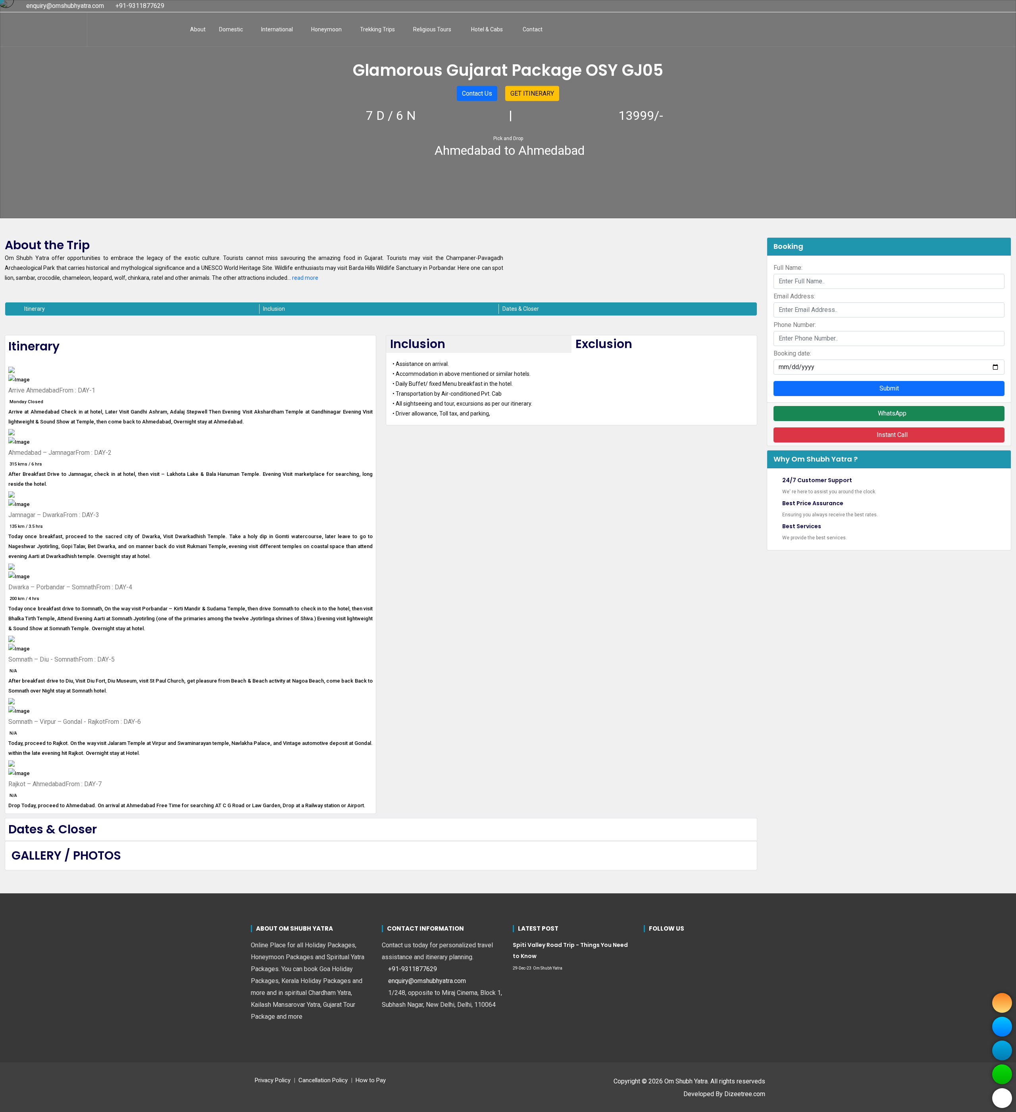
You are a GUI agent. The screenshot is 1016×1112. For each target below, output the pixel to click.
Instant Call (891, 435)
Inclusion (274, 309)
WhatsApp (891, 413)
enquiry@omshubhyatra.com (64, 6)
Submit (889, 388)
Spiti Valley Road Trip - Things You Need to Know (570, 950)
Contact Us (477, 93)
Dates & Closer (520, 309)
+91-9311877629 (139, 6)
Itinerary (34, 309)
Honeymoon (326, 29)
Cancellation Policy (323, 1080)
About (198, 29)
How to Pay (371, 1080)
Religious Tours (432, 29)
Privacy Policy (273, 1080)
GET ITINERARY (532, 93)
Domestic (231, 29)
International (277, 29)
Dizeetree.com (744, 1094)
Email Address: (794, 296)
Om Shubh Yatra (547, 968)
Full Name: (788, 267)
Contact (533, 29)
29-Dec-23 (522, 968)
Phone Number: (795, 325)
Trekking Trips (377, 29)
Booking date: (792, 353)
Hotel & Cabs (487, 29)
